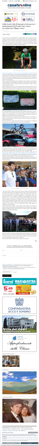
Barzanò (4, 34)
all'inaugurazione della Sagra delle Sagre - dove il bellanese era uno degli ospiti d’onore (19, 153)
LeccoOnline (10, 430)
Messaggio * (4, 255)
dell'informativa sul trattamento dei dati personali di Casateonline (12, 265)
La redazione (4, 430)
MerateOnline (15, 430)
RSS (19, 430)
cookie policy (4, 436)
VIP (25, 430)
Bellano (8, 34)
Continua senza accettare (33, 432)
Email (21, 250)
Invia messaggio (7, 275)
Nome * (3, 250)
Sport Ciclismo (5, 30)
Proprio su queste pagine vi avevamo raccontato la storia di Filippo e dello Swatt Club (18, 73)
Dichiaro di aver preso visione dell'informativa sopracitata (13, 268)
